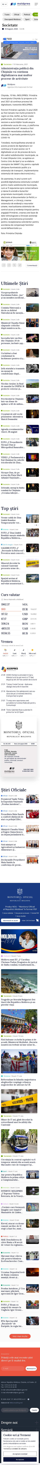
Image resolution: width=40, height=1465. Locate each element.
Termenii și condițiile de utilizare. (15, 1449)
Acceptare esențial (20, 1454)
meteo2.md (19, 645)
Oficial (16, 14)
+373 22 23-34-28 (10, 1385)
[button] (34, 525)
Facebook (4, 265)
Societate (10, 25)
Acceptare (20, 1459)
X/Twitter (14, 265)
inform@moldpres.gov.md (15, 1393)
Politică (27, 14)
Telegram (20, 265)
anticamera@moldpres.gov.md (16, 1390)
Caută (34, 1410)
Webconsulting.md (15, 1403)
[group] (20, 518)
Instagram (9, 265)
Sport (27, 19)
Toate (6, 14)
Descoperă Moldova (12, 19)
